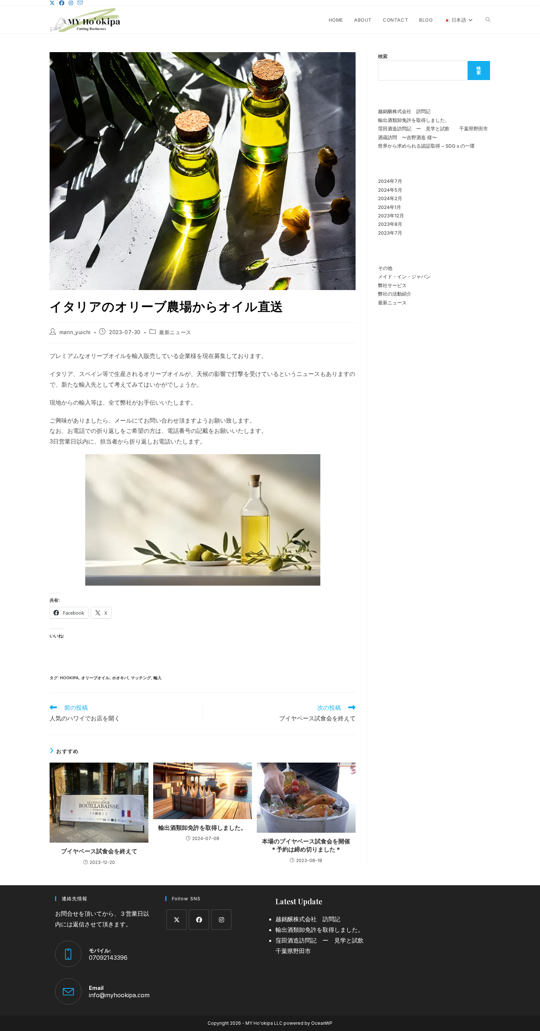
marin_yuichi (75, 332)
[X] (176, 919)
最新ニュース (175, 332)
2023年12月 (391, 215)
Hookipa (69, 677)
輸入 (158, 677)
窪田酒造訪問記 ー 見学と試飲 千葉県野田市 (433, 128)
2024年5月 (390, 190)
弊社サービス (392, 285)
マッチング (141, 677)
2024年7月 (390, 181)
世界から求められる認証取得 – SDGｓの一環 (426, 146)
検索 (383, 56)
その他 (385, 268)
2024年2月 (390, 198)
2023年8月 (390, 224)
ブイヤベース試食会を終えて (99, 851)
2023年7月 (390, 233)
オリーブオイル (95, 677)
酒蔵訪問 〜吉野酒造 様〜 (407, 137)
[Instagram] (221, 919)
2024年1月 (389, 207)
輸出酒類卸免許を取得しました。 (202, 827)
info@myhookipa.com (119, 995)
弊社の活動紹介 (394, 294)
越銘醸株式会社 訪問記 (404, 111)
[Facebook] (199, 919)
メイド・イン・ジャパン (404, 276)
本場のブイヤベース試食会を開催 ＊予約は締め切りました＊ (306, 845)
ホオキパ (120, 677)
